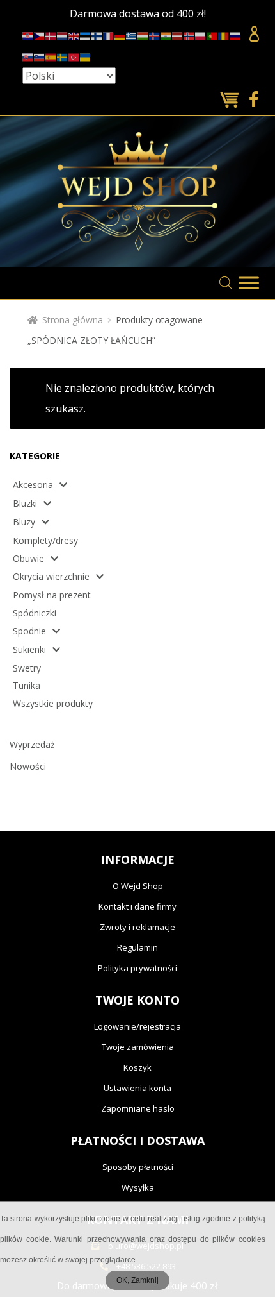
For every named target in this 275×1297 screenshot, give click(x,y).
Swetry (27, 668)
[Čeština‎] (39, 34)
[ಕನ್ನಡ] (166, 34)
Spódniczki (34, 613)
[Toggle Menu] (249, 282)
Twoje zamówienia (138, 1047)
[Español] (51, 55)
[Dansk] (51, 34)
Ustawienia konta (137, 1088)
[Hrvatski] (28, 34)
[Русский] (235, 34)
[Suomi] (97, 34)
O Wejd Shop (138, 886)
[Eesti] (85, 34)
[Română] (224, 34)
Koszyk (137, 1067)
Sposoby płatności (137, 1167)
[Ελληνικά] (132, 34)
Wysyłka (138, 1187)
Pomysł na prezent (52, 595)
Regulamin (137, 947)
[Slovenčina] (28, 55)
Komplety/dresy (45, 540)
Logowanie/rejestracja (137, 1026)
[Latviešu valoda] (178, 34)
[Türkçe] (74, 55)
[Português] (212, 34)
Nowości (28, 766)
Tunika (26, 685)
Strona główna (72, 320)
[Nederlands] (62, 34)
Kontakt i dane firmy (137, 906)
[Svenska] (62, 55)
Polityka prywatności (137, 968)
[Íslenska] (155, 34)
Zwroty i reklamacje (137, 927)
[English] (74, 34)
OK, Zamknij (137, 1280)
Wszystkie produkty (53, 703)
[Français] (108, 34)
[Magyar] (143, 34)
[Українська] (85, 55)
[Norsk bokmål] (189, 34)
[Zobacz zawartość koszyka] (231, 100)
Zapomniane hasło (138, 1108)
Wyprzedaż (32, 744)
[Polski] (201, 34)
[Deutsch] (120, 34)
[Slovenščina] (39, 55)
